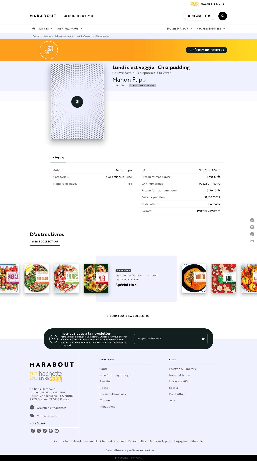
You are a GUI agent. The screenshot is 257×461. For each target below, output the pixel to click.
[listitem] (33, 431)
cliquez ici (65, 345)
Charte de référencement (80, 441)
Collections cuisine (63, 35)
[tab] (33, 28)
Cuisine (47, 35)
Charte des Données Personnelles (123, 441)
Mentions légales (160, 441)
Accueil (36, 35)
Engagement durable (188, 441)
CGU (57, 441)
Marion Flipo (129, 79)
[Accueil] (44, 16)
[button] (199, 16)
